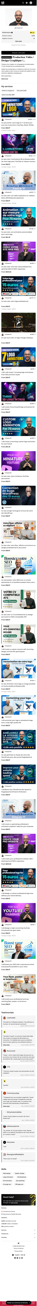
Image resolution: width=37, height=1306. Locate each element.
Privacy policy (18, 1251)
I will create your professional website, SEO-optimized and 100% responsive (17, 860)
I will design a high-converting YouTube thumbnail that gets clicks (15, 929)
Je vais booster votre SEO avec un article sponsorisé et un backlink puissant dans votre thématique (18, 582)
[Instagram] (19, 1258)
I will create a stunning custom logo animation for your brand (18, 443)
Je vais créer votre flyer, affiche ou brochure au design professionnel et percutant (18, 547)
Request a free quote (18, 52)
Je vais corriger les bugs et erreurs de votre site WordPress (17, 512)
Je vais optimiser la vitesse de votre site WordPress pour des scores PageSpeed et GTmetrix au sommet (16, 757)
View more (18, 41)
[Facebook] (22, 1258)
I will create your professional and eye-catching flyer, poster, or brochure (15, 1000)
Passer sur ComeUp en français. (17, 1302)
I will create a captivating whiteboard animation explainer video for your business (17, 825)
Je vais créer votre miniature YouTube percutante (15, 477)
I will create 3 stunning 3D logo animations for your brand (18, 408)
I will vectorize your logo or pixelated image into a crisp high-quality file (17, 721)
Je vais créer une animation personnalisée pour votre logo (16, 233)
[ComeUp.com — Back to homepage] (2, 3)
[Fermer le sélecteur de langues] (29, 1303)
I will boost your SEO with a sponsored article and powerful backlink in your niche (17, 966)
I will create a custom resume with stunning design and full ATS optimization (17, 650)
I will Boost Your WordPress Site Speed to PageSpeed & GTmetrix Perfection (16, 791)
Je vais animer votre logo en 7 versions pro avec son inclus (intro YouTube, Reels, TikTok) (17, 124)
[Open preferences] (27, 3)
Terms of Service (18, 1248)
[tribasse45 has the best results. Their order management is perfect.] (12, 32)
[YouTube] (17, 1258)
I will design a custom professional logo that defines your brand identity (17, 895)
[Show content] (35, 1230)
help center (14, 1202)
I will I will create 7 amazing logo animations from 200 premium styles (17, 373)
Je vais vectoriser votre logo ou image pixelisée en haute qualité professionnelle (18, 685)
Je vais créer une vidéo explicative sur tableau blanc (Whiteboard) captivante (18, 197)
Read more (4, 78)
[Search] (23, 3)
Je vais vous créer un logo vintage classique (17, 338)
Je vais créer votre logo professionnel (14, 301)
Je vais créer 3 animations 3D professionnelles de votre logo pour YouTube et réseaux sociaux (18, 160)
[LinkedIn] (15, 1258)
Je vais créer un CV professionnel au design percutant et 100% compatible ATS (17, 616)
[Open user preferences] (34, 3)
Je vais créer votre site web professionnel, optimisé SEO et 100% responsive (16, 268)
